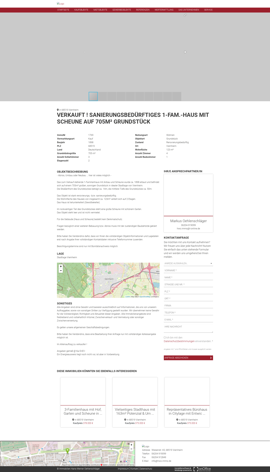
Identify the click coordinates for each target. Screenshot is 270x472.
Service (208, 10)
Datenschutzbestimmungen (179, 341)
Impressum (123, 468)
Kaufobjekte (81, 10)
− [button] (61, 270)
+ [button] (61, 266)
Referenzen (142, 10)
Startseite (63, 10)
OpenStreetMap (145, 296)
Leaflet (127, 296)
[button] (185, 15)
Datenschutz (146, 468)
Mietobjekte (100, 10)
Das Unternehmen (189, 10)
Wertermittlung (164, 10)
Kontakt (134, 468)
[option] (83, 402)
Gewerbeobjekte (121, 10)
